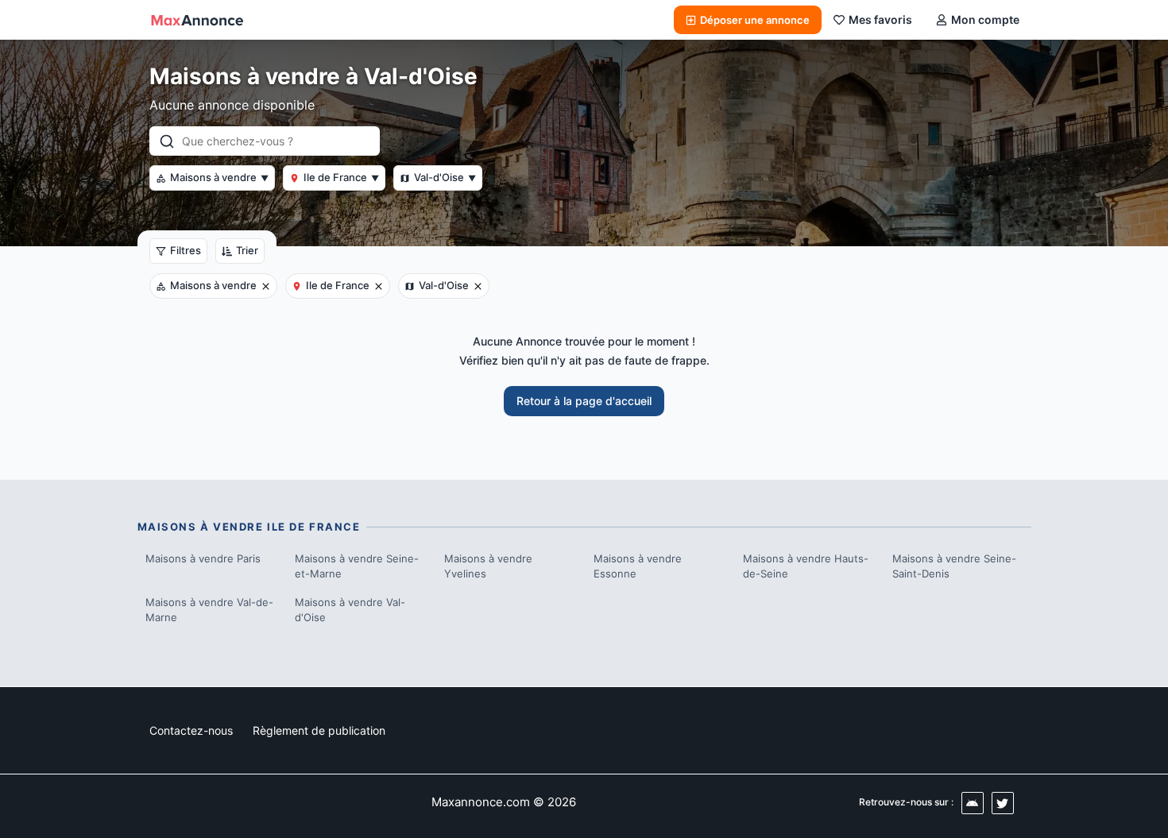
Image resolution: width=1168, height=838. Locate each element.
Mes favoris (880, 19)
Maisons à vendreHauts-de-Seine (805, 566)
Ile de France (341, 177)
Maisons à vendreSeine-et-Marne (357, 566)
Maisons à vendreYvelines (488, 566)
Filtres (185, 250)
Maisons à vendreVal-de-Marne (209, 610)
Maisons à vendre (219, 177)
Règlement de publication (319, 730)
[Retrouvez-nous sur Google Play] (972, 803)
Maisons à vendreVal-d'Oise (350, 610)
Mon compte (985, 19)
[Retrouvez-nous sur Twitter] (1003, 803)
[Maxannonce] (197, 20)
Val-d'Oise (445, 177)
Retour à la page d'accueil (584, 400)
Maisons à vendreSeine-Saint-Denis (954, 566)
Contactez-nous (191, 730)
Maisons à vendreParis (203, 558)
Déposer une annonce (755, 20)
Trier (247, 250)
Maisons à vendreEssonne (638, 566)
